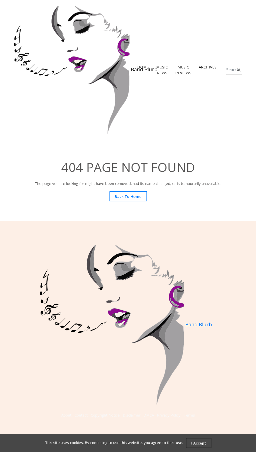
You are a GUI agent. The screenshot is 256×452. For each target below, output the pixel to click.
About (66, 415)
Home (143, 66)
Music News (162, 69)
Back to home (128, 196)
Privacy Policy (168, 415)
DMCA (149, 415)
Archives (207, 66)
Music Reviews (183, 69)
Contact (81, 415)
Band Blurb (72, 69)
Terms (189, 415)
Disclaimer (131, 415)
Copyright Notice (105, 415)
